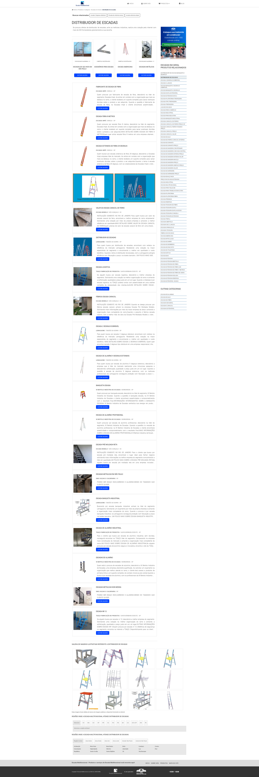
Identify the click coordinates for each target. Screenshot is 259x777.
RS (113, 722)
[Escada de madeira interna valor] (113, 700)
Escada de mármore (167, 171)
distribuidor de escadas (169, 77)
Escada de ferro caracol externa (173, 140)
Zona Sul (107, 741)
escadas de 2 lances (168, 224)
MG (88, 722)
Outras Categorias (171, 289)
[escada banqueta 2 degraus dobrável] (113, 679)
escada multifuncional (169, 185)
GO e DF (134, 722)
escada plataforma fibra (169, 196)
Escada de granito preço (169, 145)
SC (108, 722)
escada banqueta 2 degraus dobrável (170, 86)
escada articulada (167, 238)
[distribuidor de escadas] (93, 186)
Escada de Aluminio (167, 294)
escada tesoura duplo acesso (171, 210)
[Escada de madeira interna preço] (141, 679)
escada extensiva (167, 258)
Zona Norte (89, 741)
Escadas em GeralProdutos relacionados (173, 66)
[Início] (82, 3)
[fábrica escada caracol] (82, 314)
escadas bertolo (167, 222)
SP (98, 722)
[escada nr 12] (82, 628)
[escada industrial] (113, 659)
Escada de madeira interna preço (172, 154)
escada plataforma (167, 193)
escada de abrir (166, 241)
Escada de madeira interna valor (172, 157)
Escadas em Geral (167, 303)
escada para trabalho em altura (172, 190)
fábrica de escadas (167, 233)
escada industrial (167, 113)
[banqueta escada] (82, 403)
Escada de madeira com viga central (173, 151)
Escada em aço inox (167, 176)
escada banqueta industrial (170, 118)
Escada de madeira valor (169, 168)
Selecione (77, 722)
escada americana (167, 236)
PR (103, 722)
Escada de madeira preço (169, 162)
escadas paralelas (167, 227)
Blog (182, 3)
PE (118, 722)
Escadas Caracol (167, 305)
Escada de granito (167, 142)
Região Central (78, 741)
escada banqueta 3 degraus (170, 90)
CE (128, 722)
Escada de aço (165, 137)
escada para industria (168, 115)
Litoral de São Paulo (141, 741)
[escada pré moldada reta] (82, 462)
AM (141, 722)
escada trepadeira (167, 104)
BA (123, 722)
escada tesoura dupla (168, 207)
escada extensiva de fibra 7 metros (173, 270)
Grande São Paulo (127, 741)
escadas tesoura (167, 230)
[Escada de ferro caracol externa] (85, 700)
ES (93, 722)
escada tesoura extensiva (170, 216)
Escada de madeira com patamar (171, 148)
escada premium (166, 199)
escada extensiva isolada (169, 275)
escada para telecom (168, 188)
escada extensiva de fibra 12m (171, 267)
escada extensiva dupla (132, 15)
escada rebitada (166, 202)
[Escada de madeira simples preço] (169, 659)
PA (145, 722)
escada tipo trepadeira (169, 101)
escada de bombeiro (167, 244)
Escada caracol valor (168, 134)
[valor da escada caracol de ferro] (82, 225)
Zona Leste (116, 741)
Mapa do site (173, 763)
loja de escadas (166, 107)
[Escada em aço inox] (141, 700)
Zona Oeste (98, 741)
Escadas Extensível (167, 308)
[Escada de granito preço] (169, 700)
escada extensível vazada (169, 281)
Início (131, 3)
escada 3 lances (166, 83)
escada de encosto (167, 247)
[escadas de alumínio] (82, 575)
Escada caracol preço (169, 131)
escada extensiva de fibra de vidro (172, 272)
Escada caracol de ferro (169, 121)
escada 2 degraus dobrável (98, 15)
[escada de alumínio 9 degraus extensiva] (82, 373)
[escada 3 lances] (85, 659)
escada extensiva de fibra (169, 264)
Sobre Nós (146, 3)
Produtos (164, 3)
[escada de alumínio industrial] (82, 545)
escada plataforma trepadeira (171, 98)
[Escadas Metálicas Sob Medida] (82, 604)
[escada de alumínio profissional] (82, 432)
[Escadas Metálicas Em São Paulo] (82, 491)
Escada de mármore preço (116, 15)
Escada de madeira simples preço (172, 165)
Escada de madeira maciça (169, 159)
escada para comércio (168, 110)
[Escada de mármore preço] (141, 659)
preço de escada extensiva (170, 179)
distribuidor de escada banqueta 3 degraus (172, 73)
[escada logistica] (82, 284)
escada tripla (165, 219)
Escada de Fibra (166, 300)
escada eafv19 (165, 253)
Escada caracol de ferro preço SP (173, 124)
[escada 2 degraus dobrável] (82, 343)
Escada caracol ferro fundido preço (171, 127)
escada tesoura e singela (169, 213)
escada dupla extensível (169, 93)
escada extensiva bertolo (170, 261)
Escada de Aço (165, 297)
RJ (83, 722)
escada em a (165, 255)
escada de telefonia (168, 250)
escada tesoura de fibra (169, 205)
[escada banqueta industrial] (82, 516)
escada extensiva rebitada (170, 278)
